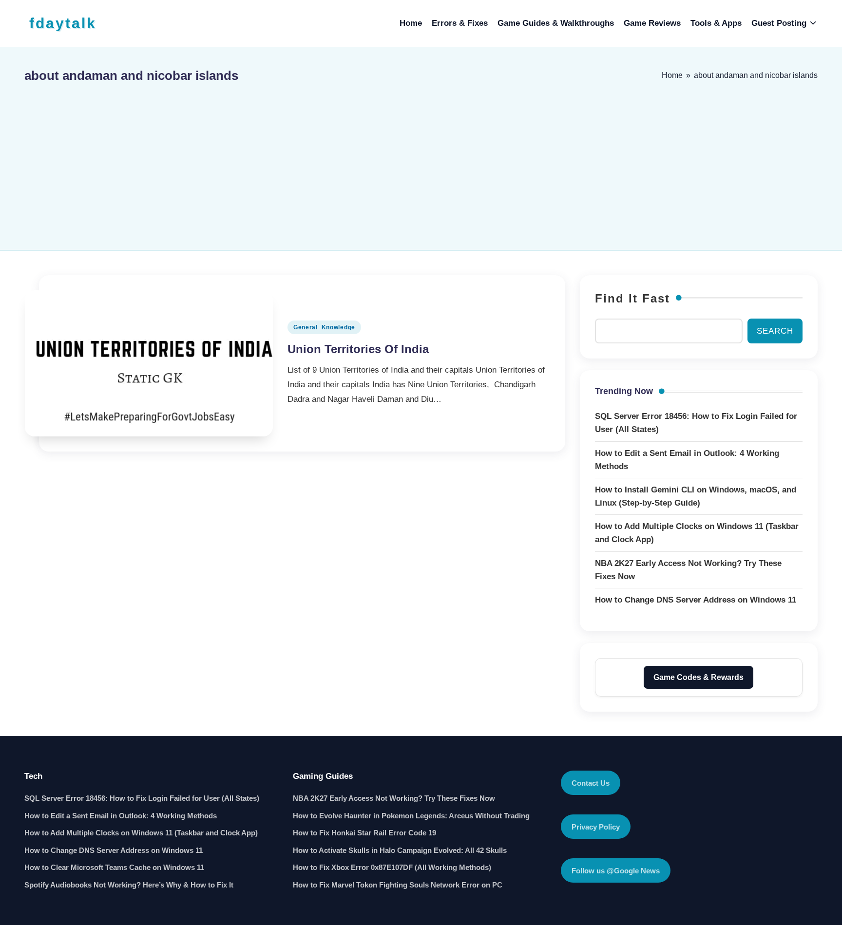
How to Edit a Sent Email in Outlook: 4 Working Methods (120, 816)
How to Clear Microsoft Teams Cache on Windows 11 (114, 867)
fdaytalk (62, 23)
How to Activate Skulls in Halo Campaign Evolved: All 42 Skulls (400, 850)
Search (775, 331)
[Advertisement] (421, 162)
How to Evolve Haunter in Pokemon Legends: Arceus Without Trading (411, 816)
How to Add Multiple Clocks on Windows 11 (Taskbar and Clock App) (141, 833)
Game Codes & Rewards (698, 677)
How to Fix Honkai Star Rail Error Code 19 (364, 833)
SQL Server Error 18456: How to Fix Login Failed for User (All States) (141, 798)
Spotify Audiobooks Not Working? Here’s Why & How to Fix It (128, 885)
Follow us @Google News (616, 871)
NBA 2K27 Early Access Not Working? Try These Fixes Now (394, 798)
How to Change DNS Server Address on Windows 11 (113, 850)
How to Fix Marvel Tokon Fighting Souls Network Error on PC (397, 885)
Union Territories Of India (358, 349)
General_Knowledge (324, 327)
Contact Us (591, 783)
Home (672, 75)
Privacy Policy (596, 827)
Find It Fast (632, 298)
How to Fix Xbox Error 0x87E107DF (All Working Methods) (392, 867)
